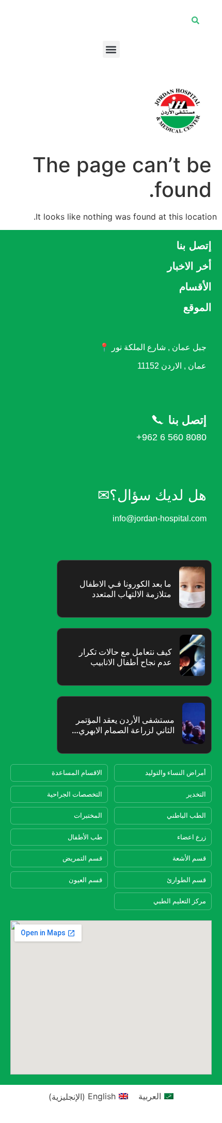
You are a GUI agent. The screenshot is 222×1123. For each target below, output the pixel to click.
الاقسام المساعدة (77, 772)
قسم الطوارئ (186, 880)
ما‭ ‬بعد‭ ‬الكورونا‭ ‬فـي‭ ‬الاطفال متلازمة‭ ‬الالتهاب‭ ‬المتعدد (125, 589)
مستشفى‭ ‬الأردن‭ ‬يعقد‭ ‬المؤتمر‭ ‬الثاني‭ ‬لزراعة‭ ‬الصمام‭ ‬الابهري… (123, 725)
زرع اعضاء (191, 837)
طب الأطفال (85, 837)
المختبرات (88, 815)
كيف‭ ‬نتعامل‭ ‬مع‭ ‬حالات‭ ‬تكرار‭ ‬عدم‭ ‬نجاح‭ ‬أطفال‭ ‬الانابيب (125, 657)
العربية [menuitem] (149, 1096)
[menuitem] (156, 1096)
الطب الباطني (186, 815)
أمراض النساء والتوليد (175, 772)
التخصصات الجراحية (74, 794)
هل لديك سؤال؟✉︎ (152, 495)
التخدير (196, 794)
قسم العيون (85, 880)
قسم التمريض (82, 858)
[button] (111, 49)
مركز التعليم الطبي (179, 901)
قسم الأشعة (189, 858)
